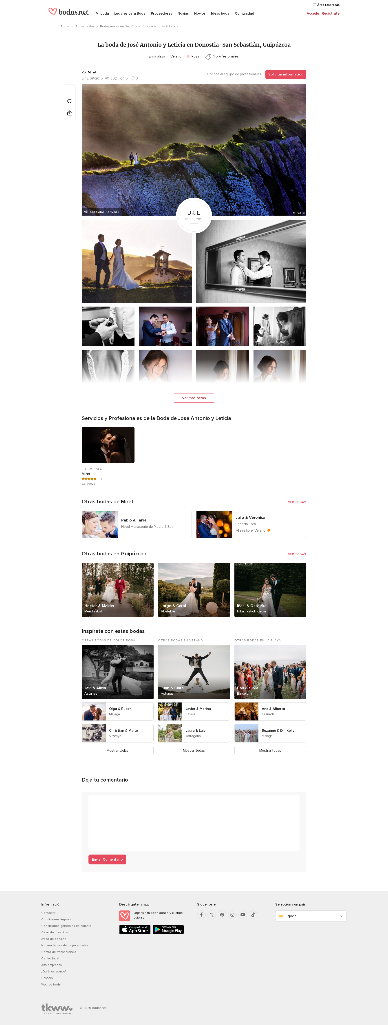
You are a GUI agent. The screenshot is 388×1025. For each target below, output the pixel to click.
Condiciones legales (56, 919)
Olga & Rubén (120, 709)
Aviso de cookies (53, 939)
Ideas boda (220, 13)
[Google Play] (168, 933)
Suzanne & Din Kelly (278, 730)
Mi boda (102, 13)
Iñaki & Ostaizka (252, 605)
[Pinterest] (222, 914)
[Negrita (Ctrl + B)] (94, 800)
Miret (86, 474)
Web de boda (51, 984)
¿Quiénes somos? (53, 971)
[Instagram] (232, 914)
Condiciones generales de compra (66, 926)
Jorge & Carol (173, 605)
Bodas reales (85, 26)
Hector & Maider (99, 605)
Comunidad (244, 13)
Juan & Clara (172, 687)
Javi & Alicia (95, 687)
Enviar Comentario (107, 859)
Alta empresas (51, 965)
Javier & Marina (198, 709)
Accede (313, 13)
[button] (194, 150)
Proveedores (161, 13)
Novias (183, 13)
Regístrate (331, 13)
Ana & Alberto (273, 709)
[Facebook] (201, 914)
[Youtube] (242, 914)
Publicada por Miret (104, 212)
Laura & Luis (195, 730)
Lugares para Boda (130, 13)
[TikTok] (253, 914)
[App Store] (135, 933)
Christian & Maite (123, 730)
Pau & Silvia (247, 687)
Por (89, 72)
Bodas (65, 26)
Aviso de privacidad (55, 932)
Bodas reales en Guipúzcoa (120, 26)
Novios (200, 13)
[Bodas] (68, 13)
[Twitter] (211, 914)
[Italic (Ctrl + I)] (102, 800)
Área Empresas (328, 5)
